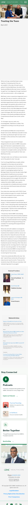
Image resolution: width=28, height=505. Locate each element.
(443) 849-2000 (16, 475)
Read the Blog (8, 441)
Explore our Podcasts (10, 396)
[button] (25, 2)
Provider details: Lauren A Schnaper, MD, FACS (14, 302)
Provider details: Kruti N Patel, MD (14, 290)
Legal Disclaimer (14, 490)
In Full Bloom (13, 412)
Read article (14, 324)
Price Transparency (14, 497)
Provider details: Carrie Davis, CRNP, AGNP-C (14, 279)
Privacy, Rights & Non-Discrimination (14, 493)
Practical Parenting (15, 403)
